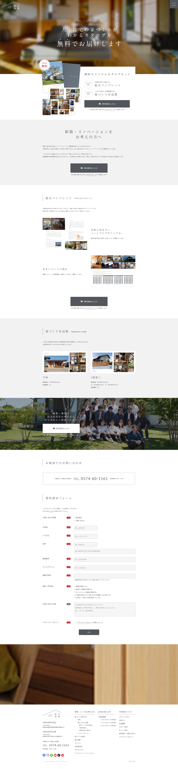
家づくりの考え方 (81, 717)
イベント (78, 743)
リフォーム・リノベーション (84, 753)
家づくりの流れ (80, 736)
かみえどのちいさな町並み (108, 725)
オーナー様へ (123, 730)
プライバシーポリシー (84, 622)
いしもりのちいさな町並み (108, 722)
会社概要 (122, 723)
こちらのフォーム (109, 109)
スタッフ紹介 (123, 727)
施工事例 (78, 740)
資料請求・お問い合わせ (127, 733)
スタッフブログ (124, 717)
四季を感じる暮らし (85, 730)
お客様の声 (78, 746)
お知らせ (122, 720)
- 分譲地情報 (102, 717)
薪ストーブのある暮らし (86, 725)
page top (132, 761)
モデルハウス (79, 750)
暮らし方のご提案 (83, 722)
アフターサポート (83, 733)
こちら (51, 511)
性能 (79, 720)
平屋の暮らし (83, 728)
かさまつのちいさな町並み (108, 720)
